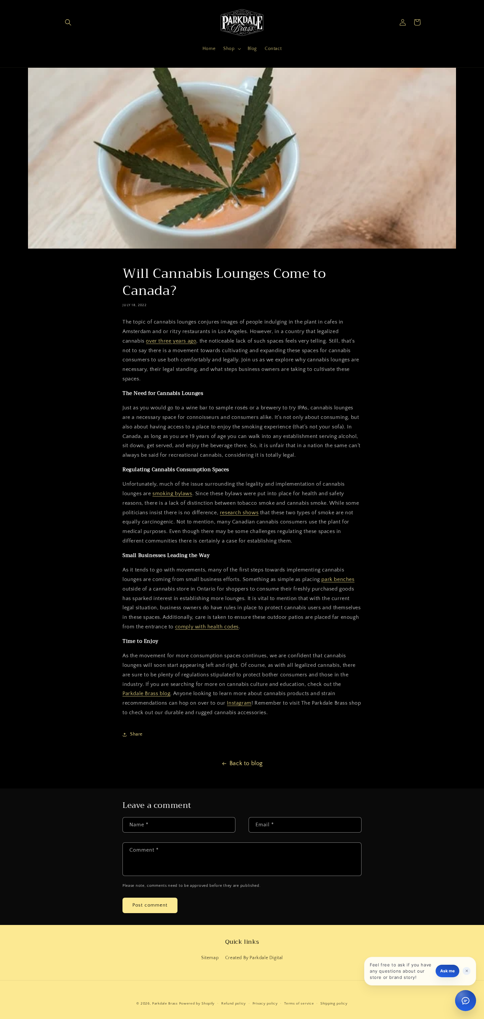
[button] (68, 22)
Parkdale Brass (165, 1004)
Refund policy (233, 1004)
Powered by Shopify (197, 1004)
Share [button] (136, 734)
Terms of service (299, 1004)
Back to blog (246, 763)
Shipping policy (334, 1004)
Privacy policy (265, 1004)
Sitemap (210, 957)
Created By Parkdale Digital (254, 957)
